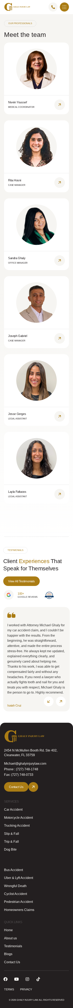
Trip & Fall (11, 841)
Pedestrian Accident (18, 901)
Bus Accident (13, 870)
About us (10, 938)
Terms (9, 989)
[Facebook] (5, 979)
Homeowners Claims (19, 910)
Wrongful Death (15, 886)
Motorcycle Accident (18, 817)
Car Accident (13, 809)
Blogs (8, 954)
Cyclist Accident (15, 894)
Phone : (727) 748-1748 (21, 769)
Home (8, 930)
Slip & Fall (11, 833)
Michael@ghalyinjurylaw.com (25, 763)
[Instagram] (27, 979)
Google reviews (28, 597)
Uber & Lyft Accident (18, 878)
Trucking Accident (17, 825)
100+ (21, 593)
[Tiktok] (38, 979)
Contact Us (12, 962)
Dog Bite (10, 849)
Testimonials (13, 946)
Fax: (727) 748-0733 (18, 774)
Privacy (26, 989)
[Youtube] (16, 979)
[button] (64, 7)
